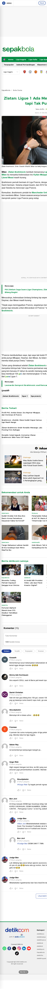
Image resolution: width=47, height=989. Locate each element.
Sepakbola (6, 90)
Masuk (42, 3)
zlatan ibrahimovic (11, 396)
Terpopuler (9, 65)
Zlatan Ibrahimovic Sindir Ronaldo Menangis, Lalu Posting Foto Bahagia (22, 429)
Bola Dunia (17, 90)
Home (10, 59)
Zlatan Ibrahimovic (17, 172)
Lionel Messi (8, 177)
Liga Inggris (21, 59)
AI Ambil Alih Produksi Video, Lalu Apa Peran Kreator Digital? (33, 582)
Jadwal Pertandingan (25, 65)
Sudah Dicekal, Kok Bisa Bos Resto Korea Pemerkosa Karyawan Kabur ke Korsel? (13, 518)
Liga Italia (33, 59)
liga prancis (36, 396)
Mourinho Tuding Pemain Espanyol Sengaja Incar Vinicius (10, 582)
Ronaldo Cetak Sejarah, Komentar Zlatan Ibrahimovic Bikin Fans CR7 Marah (19, 436)
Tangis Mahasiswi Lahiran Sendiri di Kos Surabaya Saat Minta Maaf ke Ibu (15, 547)
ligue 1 (25, 396)
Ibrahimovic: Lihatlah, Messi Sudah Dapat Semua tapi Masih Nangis (22, 421)
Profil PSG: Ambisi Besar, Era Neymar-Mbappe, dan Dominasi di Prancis (21, 414)
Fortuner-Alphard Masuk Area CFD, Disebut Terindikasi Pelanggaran (9, 611)
